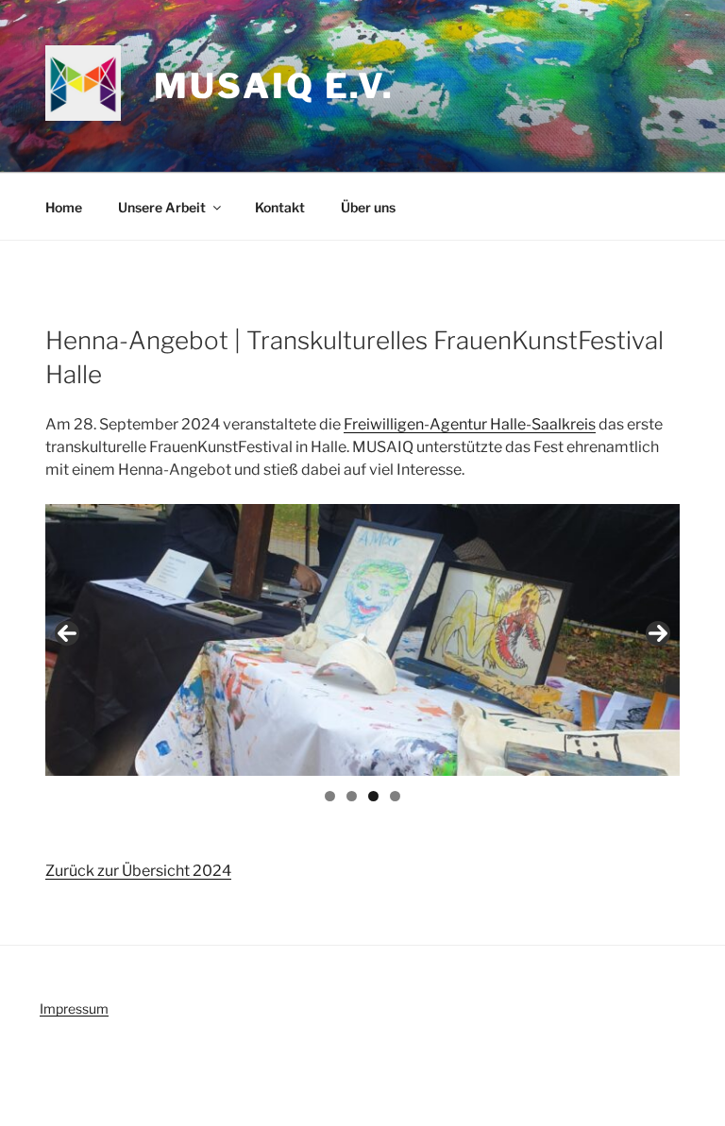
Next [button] (658, 633)
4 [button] (395, 796)
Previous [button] (67, 633)
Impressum (74, 1008)
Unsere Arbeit (162, 207)
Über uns (368, 207)
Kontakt (280, 207)
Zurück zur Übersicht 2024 (138, 871)
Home (63, 207)
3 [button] (373, 796)
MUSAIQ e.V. (274, 86)
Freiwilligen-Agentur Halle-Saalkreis (470, 424)
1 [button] (330, 796)
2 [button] (351, 796)
